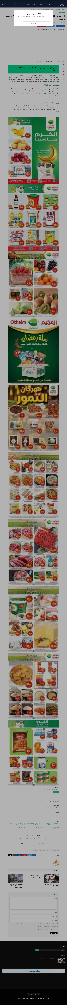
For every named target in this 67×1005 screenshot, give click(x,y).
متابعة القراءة (33, 23)
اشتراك (19, 19)
